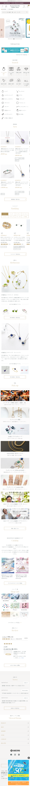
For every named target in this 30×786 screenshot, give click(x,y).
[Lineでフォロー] (19, 755)
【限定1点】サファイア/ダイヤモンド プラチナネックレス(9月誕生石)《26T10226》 (7, 150)
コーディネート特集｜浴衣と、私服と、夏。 (15, 403)
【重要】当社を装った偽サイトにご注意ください (13, 685)
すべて (4, 214)
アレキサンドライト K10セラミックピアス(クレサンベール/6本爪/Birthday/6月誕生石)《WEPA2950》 (20, 239)
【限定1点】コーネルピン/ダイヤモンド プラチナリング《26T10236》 (7, 183)
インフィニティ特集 (15, 419)
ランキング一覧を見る (15, 254)
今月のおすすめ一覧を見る (21, 54)
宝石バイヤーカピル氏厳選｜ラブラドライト (15, 521)
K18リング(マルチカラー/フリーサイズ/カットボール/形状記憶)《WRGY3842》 (7, 239)
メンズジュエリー (8, 114)
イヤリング (21, 99)
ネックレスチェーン (23, 106)
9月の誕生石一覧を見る (15, 377)
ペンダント (18, 214)
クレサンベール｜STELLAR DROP (15, 470)
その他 (25, 216)
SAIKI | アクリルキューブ (15, 436)
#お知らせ (26, 682)
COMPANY (3, 739)
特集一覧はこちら (15, 528)
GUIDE (2, 735)
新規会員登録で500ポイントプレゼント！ (15, 1)
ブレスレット (22, 102)
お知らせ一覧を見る (15, 708)
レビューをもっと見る (15, 665)
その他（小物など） (9, 118)
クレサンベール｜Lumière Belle (15, 487)
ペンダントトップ (8, 95)
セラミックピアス (8, 99)
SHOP (2, 727)
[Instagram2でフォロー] (15, 755)
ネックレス (21, 91)
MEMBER (3, 731)
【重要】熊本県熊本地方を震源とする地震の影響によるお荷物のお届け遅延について (14, 701)
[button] (25, 638)
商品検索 (4, 9)
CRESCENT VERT (17, 235)
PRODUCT (3, 723)
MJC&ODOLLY (4, 146)
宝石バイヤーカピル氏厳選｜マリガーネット (15, 504)
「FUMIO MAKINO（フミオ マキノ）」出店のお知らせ (14, 693)
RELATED (3, 743)
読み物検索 (11, 9)
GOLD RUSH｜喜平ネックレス (15, 453)
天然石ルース (7, 110)
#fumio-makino (25, 690)
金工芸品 (21, 114)
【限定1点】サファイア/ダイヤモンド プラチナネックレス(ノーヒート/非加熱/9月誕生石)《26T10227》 (21, 151)
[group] (15, 3)
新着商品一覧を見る (15, 199)
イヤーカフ (6, 102)
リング (5, 91)
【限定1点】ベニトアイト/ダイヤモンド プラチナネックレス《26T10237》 (21, 183)
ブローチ (6, 106)
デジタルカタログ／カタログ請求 (15, 583)
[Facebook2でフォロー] (11, 755)
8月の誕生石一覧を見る (15, 317)
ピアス (20, 95)
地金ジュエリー (22, 110)
